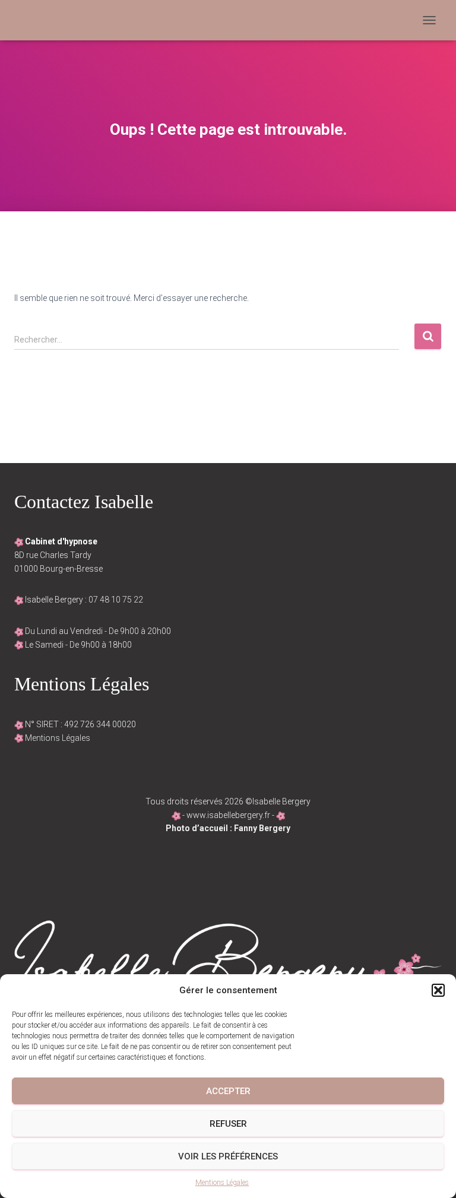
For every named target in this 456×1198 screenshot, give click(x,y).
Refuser (228, 1123)
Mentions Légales (222, 1182)
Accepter (228, 1091)
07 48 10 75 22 (115, 599)
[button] (438, 990)
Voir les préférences (228, 1156)
